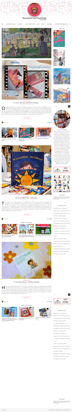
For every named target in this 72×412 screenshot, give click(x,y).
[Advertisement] (61, 274)
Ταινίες (42, 24)
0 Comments (30, 104)
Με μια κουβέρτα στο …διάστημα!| (26, 198)
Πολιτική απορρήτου (52, 409)
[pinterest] (5, 409)
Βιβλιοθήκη (49, 24)
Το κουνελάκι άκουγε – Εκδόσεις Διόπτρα (26, 282)
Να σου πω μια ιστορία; (30, 24)
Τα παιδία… (20, 24)
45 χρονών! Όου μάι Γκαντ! (60, 253)
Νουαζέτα (6, 122)
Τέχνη (38, 24)
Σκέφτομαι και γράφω (10, 24)
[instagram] (3, 409)
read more (26, 46)
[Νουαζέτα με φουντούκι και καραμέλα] (36, 11)
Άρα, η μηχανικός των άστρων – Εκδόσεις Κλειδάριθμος (8, 236)
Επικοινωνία (58, 409)
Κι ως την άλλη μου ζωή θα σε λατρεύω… (26, 103)
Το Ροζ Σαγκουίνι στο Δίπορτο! (42, 138)
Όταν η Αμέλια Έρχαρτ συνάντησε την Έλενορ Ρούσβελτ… (26, 38)
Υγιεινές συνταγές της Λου (60, 24)
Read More (26, 118)
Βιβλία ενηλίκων (26, 101)
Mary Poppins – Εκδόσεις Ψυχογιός (43, 235)
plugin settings (56, 198)
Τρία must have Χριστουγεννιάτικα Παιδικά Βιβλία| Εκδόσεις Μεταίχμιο (26, 236)
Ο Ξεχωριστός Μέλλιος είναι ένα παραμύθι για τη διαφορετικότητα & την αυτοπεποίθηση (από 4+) (9, 319)
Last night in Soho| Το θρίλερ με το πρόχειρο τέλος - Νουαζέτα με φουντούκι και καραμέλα (61, 211)
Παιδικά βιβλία (26, 196)
